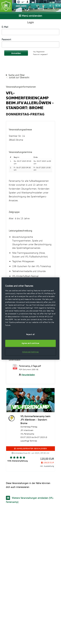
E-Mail (5, 26)
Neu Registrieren (39, 52)
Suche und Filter (16, 75)
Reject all (30, 334)
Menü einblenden (31, 15)
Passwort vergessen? (40, 54)
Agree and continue (30, 343)
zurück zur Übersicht (19, 77)
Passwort (6, 39)
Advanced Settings (30, 352)
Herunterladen (28, 374)
